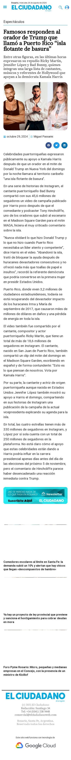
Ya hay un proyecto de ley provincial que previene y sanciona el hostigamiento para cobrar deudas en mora (35, 618)
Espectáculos (13, 22)
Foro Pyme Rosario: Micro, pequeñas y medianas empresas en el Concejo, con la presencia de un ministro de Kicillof (35, 671)
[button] (5, 7)
